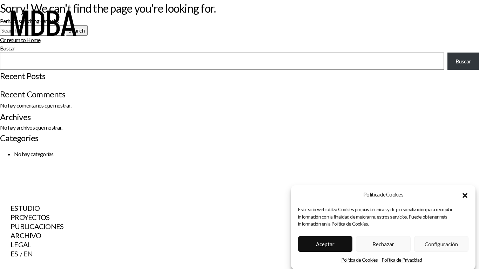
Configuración (441, 244)
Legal (21, 244)
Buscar (463, 61)
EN (28, 253)
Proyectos (30, 217)
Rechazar (383, 244)
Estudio (25, 208)
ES (14, 253)
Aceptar (325, 244)
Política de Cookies (359, 260)
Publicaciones (37, 226)
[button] (464, 194)
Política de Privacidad (402, 260)
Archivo (26, 235)
